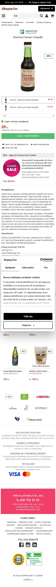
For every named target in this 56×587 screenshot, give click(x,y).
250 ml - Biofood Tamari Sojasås (31, 99)
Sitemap (39, 576)
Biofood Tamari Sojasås (10, 25)
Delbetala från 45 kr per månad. (15, 130)
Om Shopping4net (44, 531)
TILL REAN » (9, 181)
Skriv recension (41, 145)
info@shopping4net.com (28, 510)
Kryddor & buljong (43, 22)
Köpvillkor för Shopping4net (19, 531)
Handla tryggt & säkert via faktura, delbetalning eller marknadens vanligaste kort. (28, 467)
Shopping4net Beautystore (20, 534)
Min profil (12, 522)
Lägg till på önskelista (16, 145)
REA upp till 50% (14, 2)
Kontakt (11, 525)
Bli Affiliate (45, 525)
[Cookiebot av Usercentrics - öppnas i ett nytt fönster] (40, 260)
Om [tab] (46, 267)
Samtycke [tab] (10, 267)
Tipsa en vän (10, 148)
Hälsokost (19, 22)
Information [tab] (28, 267)
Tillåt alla (28, 316)
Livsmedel (30, 22)
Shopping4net (7, 22)
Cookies (19, 528)
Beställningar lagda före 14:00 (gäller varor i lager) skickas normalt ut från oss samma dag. (28, 446)
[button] (52, 16)
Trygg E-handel (43, 534)
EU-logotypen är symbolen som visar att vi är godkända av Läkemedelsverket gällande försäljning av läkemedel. (28, 456)
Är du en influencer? (27, 525)
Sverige (27, 580)
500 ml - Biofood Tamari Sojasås (31, 107)
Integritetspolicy (34, 528)
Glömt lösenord (42, 522)
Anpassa (26, 325)
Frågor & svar (26, 522)
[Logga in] (46, 16)
